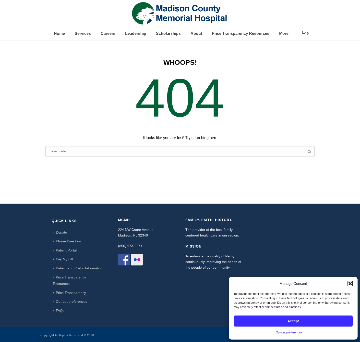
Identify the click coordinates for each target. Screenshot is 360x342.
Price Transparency (71, 293)
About (196, 33)
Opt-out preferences (289, 332)
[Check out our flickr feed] (137, 259)
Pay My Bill (64, 259)
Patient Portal (66, 250)
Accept (293, 321)
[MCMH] (180, 13)
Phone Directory (68, 241)
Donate (61, 232)
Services (83, 33)
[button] (350, 283)
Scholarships (168, 33)
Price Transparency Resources (240, 33)
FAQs (60, 311)
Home (59, 33)
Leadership (135, 33)
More (283, 33)
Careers (108, 33)
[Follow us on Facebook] (124, 259)
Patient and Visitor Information (79, 268)
